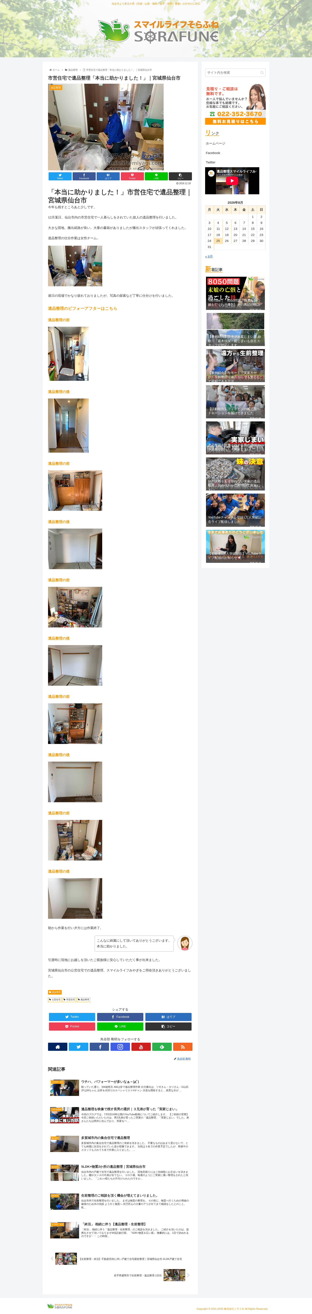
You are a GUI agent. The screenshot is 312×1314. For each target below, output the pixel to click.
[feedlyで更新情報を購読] (162, 1047)
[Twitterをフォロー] (78, 1047)
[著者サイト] (57, 1047)
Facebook (213, 153)
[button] (262, 73)
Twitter (210, 162)
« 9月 (209, 256)
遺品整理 (56, 992)
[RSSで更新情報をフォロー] (182, 1047)
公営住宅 (56, 999)
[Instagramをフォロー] (120, 1047)
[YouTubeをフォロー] (141, 1047)
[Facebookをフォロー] (99, 1047)
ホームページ (215, 143)
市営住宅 (70, 999)
